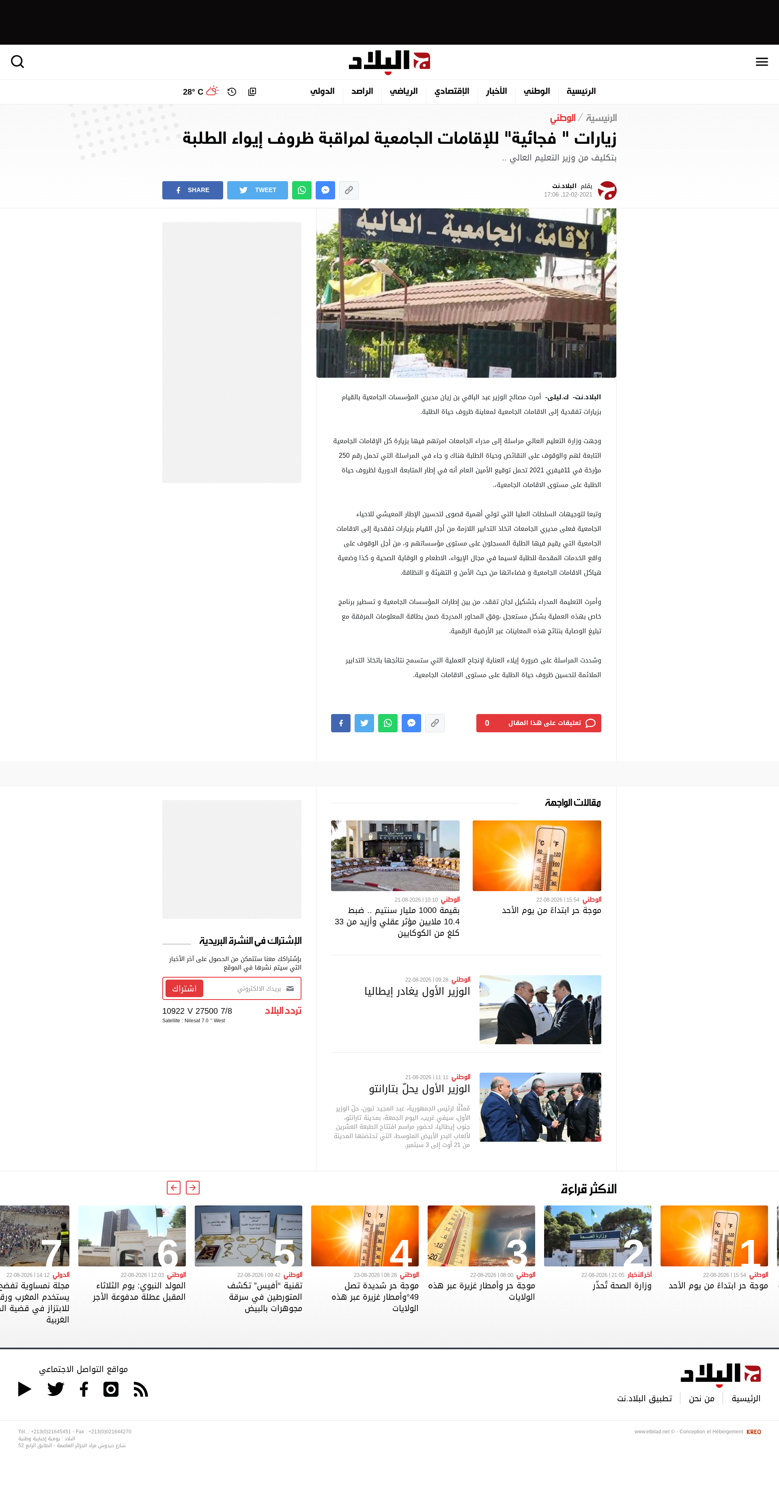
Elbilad (389, 63)
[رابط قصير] (349, 190)
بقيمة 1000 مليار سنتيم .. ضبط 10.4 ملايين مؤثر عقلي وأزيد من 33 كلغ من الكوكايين (397, 921)
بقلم (568, 190)
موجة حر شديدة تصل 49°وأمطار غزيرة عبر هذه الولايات (375, 1297)
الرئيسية (581, 92)
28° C (193, 91)
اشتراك (184, 988)
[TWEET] (364, 723)
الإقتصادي (452, 92)
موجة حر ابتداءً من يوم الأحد (551, 910)
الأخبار (496, 92)
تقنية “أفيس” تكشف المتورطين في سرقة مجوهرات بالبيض (264, 1297)
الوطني (537, 92)
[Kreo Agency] (753, 1431)
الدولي (322, 92)
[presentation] (193, 1188)
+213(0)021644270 (109, 1431)
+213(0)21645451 (51, 1431)
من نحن (701, 1398)
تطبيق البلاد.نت (644, 1398)
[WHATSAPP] (302, 190)
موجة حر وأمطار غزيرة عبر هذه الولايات (481, 1291)
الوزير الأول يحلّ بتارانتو (419, 1088)
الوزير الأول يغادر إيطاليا (417, 991)
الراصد (362, 92)
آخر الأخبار (640, 1274)
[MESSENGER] (325, 190)
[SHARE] (341, 723)
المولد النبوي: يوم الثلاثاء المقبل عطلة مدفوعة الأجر (139, 1291)
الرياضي (404, 92)
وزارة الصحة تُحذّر (622, 1285)
